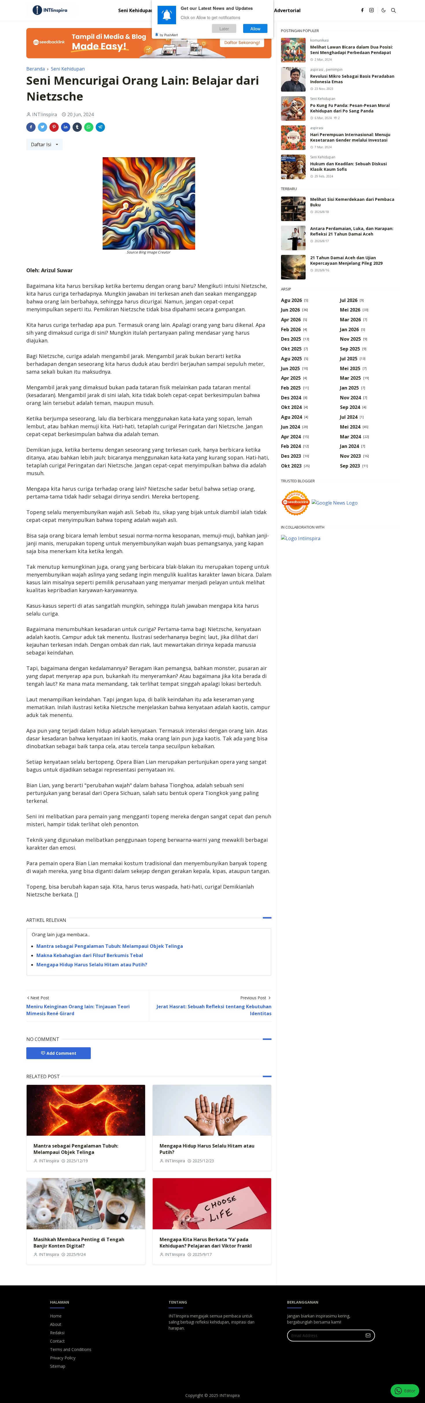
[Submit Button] (368, 1335)
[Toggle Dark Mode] (383, 10)
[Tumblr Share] (77, 127)
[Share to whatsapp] (88, 127)
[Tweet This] (42, 127)
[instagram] (371, 10)
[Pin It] (54, 127)
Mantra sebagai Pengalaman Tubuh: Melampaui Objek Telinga (109, 946)
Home (56, 1316)
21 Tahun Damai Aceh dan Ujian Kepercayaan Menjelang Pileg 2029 (346, 260)
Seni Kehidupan (322, 98)
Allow (255, 28)
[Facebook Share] (31, 127)
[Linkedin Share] (65, 127)
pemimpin (334, 69)
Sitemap (57, 1366)
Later (224, 28)
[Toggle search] (393, 10)
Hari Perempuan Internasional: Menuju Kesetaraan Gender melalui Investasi (350, 137)
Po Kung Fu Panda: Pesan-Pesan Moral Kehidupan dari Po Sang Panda (350, 108)
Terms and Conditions (70, 1349)
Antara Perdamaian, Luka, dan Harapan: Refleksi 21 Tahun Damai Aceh (351, 231)
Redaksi (57, 1332)
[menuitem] (136, 10)
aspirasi (317, 69)
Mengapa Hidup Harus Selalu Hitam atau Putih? (91, 964)
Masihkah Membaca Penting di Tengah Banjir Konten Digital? (79, 1242)
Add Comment (61, 1053)
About (55, 1324)
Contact (57, 1341)
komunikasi (319, 40)
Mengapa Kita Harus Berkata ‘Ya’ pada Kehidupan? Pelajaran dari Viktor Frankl (206, 1242)
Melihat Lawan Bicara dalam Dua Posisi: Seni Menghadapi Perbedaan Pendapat (351, 49)
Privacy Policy (62, 1358)
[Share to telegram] (100, 127)
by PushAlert (169, 34)
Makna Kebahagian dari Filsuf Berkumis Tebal (89, 955)
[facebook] (362, 10)
